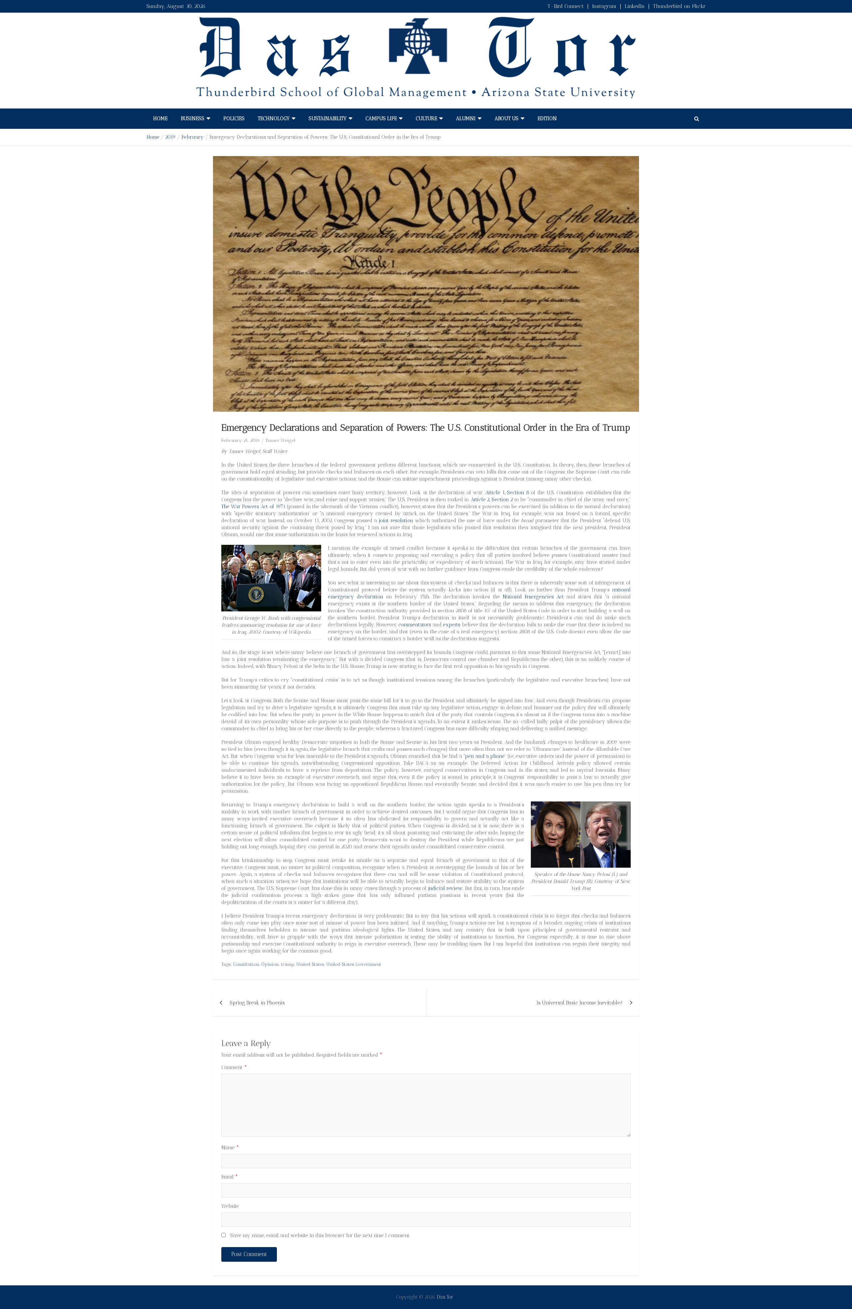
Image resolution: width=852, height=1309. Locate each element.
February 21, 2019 (240, 440)
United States (310, 964)
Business (192, 118)
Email (229, 1177)
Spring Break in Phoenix (257, 1003)
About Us (507, 118)
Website (230, 1206)
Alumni (466, 118)
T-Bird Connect (565, 6)
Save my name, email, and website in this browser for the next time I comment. (320, 1235)
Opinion (270, 964)
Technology (274, 118)
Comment (234, 1067)
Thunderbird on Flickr (679, 6)
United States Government (353, 964)
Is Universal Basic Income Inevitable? (579, 1003)
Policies (234, 118)
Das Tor (445, 1297)
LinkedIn (635, 6)
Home (160, 118)
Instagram (604, 6)
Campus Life (381, 118)
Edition (547, 118)
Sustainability (327, 118)
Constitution (246, 964)
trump (287, 964)
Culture (426, 118)
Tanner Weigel (280, 440)
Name (230, 1148)
